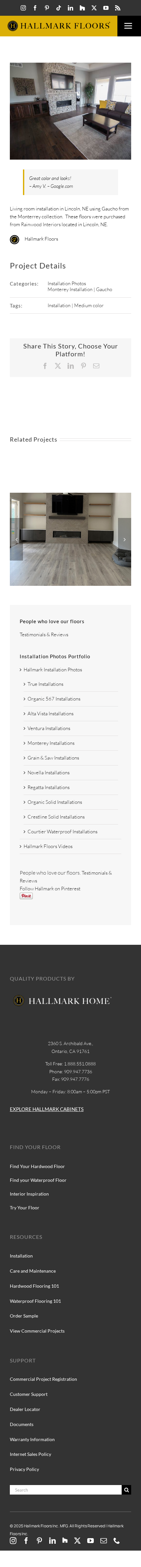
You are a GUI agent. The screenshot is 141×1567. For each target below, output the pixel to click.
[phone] (116, 1540)
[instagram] (23, 7)
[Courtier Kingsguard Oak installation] (70, 496)
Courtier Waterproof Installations (62, 831)
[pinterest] (47, 7)
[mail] (103, 1540)
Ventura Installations (49, 728)
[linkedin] (70, 7)
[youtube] (106, 7)
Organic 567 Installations (54, 699)
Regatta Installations (49, 787)
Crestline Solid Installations (56, 817)
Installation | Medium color (76, 305)
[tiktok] (58, 7)
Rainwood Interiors (41, 224)
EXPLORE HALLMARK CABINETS (47, 1109)
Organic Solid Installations (55, 802)
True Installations (45, 684)
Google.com (61, 186)
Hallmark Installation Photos (53, 669)
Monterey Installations (51, 743)
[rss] (117, 7)
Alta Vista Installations (50, 713)
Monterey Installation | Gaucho (80, 289)
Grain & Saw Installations (53, 758)
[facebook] (35, 7)
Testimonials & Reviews (44, 634)
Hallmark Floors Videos (48, 846)
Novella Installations (49, 772)
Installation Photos (67, 283)
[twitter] (94, 7)
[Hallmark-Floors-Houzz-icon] (82, 7)
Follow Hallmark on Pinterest (50, 888)
